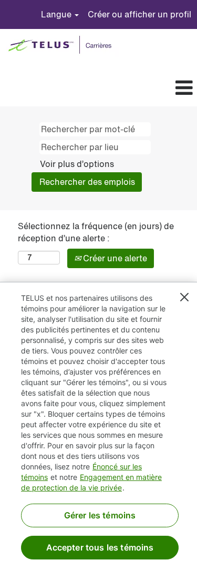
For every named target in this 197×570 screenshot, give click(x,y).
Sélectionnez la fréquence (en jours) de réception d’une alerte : (96, 232)
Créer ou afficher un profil (139, 14)
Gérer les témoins (100, 515)
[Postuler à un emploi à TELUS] (62, 45)
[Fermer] (184, 297)
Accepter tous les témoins (100, 547)
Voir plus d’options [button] (77, 164)
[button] (115, 88)
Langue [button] (57, 14)
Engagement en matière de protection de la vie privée (91, 482)
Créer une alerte (114, 258)
